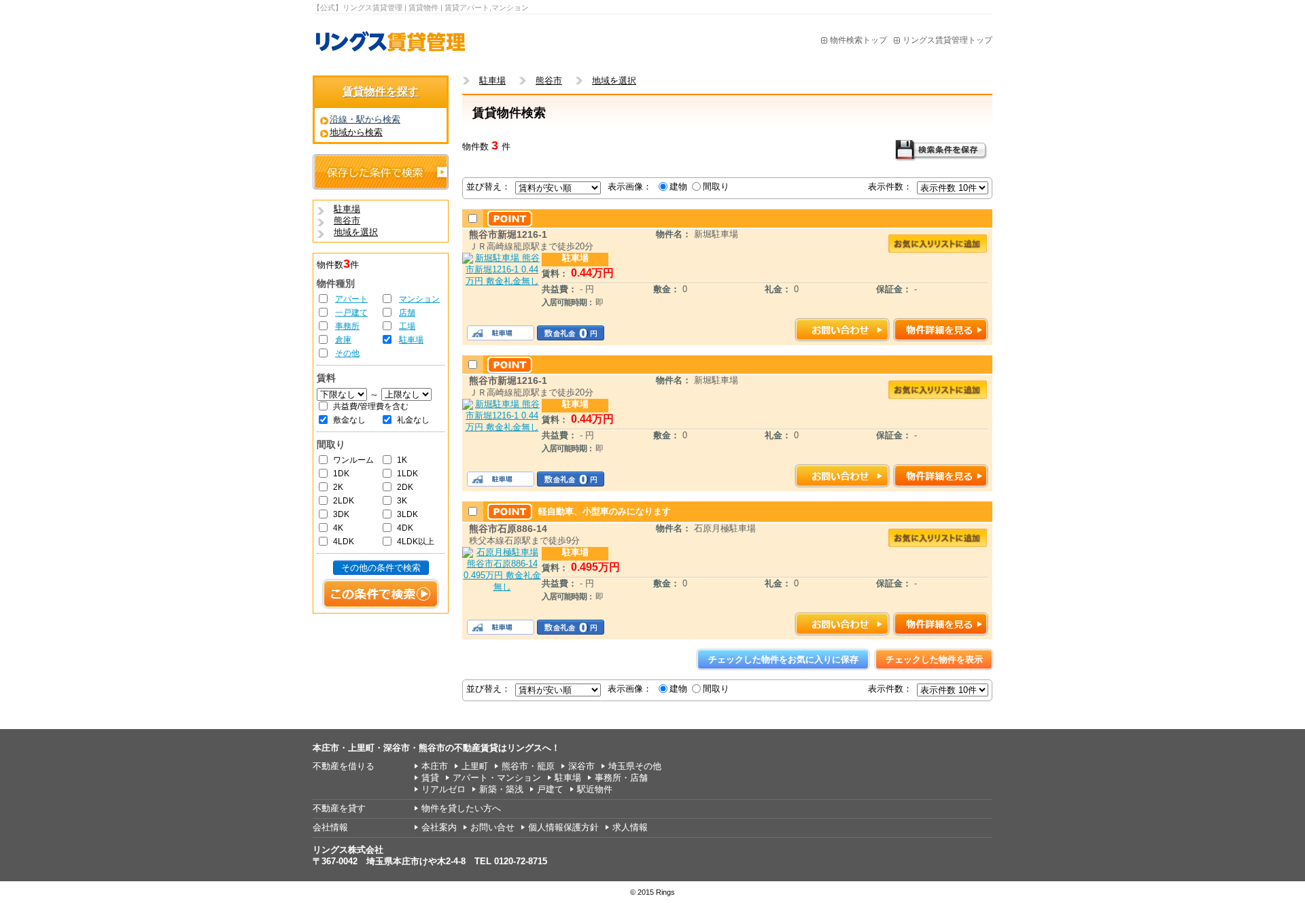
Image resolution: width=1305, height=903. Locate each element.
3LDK (407, 514)
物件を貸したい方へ (461, 808)
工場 (407, 326)
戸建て (550, 789)
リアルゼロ (443, 789)
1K (402, 460)
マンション (419, 299)
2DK (405, 487)
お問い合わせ (842, 330)
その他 (347, 353)
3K (402, 501)
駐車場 (411, 339)
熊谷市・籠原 (528, 766)
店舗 (407, 312)
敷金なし (349, 420)
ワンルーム (353, 460)
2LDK (343, 501)
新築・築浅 (501, 789)
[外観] (502, 281)
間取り (716, 186)
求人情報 (630, 827)
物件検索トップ (858, 40)
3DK (341, 514)
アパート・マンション (497, 778)
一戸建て (351, 312)
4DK (405, 528)
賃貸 (430, 778)
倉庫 (343, 339)
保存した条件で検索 (380, 172)
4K (338, 528)
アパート (351, 299)
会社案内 (439, 827)
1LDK (407, 473)
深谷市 (581, 766)
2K (338, 487)
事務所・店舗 (621, 778)
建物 (678, 186)
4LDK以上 (415, 541)
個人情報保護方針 (563, 827)
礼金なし (413, 420)
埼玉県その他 (634, 766)
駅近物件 (594, 789)
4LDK (343, 541)
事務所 (347, 326)
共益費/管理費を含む (370, 406)
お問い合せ (492, 827)
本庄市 (434, 766)
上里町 (475, 766)
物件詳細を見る (941, 330)
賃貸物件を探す (381, 91)
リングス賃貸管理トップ (947, 40)
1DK (341, 473)
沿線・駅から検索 (365, 119)
